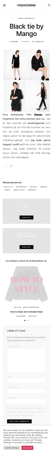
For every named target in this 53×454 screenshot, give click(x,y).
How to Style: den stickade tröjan (26, 311)
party (8, 190)
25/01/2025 (32, 316)
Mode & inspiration (26, 18)
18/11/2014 (32, 240)
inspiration (21, 187)
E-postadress (12, 387)
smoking (32, 190)
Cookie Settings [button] (11, 448)
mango (44, 187)
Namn (9, 377)
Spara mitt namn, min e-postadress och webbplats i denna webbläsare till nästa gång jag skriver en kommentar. (25, 411)
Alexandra (13, 41)
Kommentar (12, 346)
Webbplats (11, 398)
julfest (34, 187)
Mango (38, 114)
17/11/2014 (25, 41)
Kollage (17, 307)
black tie (9, 187)
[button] (25, 320)
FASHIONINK (26, 5)
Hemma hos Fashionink (26, 233)
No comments (38, 41)
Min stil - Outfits (26, 204)
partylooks (20, 190)
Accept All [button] (27, 448)
